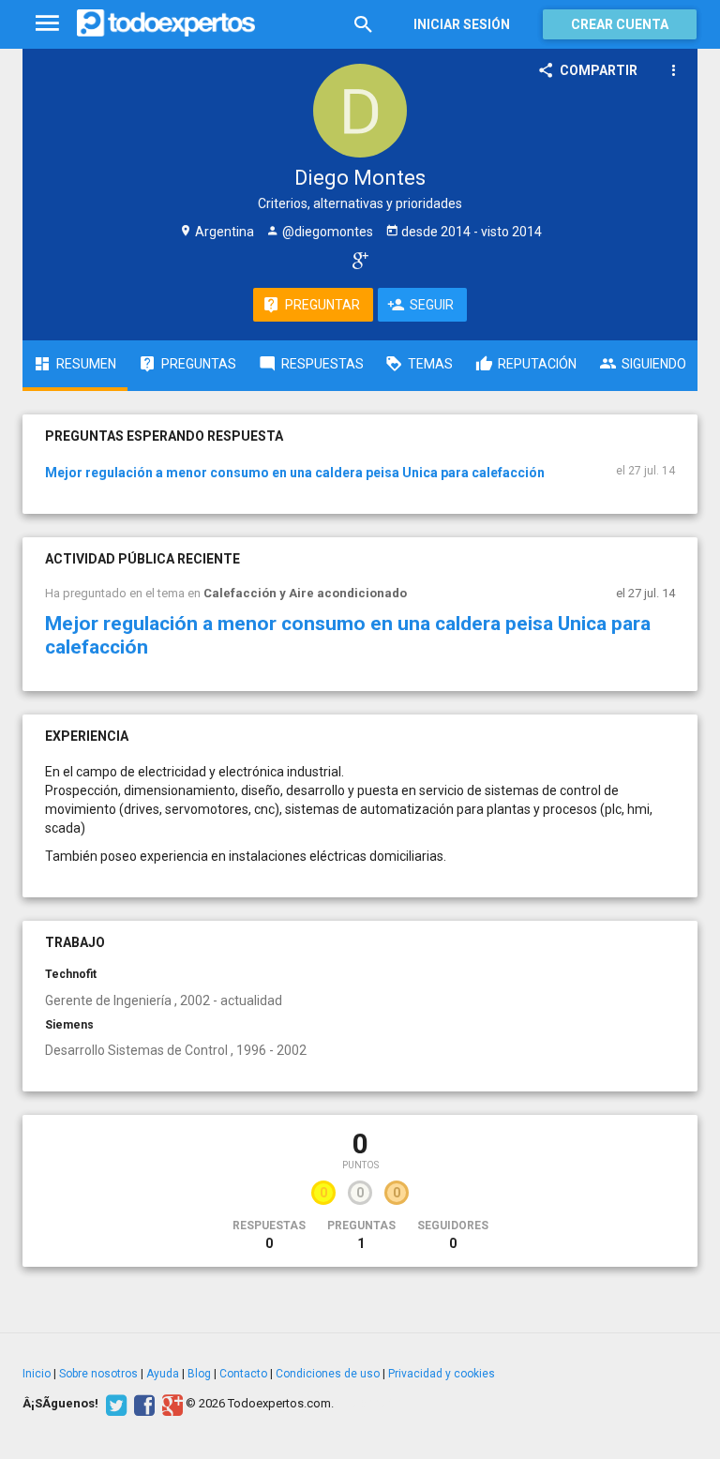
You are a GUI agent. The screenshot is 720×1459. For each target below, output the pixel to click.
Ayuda (162, 1373)
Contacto (243, 1373)
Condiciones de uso (328, 1373)
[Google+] (170, 1404)
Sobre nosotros (98, 1373)
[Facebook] (142, 1404)
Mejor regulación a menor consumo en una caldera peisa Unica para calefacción (295, 472)
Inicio (36, 1373)
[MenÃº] (47, 24)
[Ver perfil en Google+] (355, 259)
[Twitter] (114, 1404)
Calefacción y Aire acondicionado (305, 593)
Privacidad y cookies (441, 1373)
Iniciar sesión (461, 24)
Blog (199, 1373)
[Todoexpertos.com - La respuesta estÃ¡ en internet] (166, 23)
